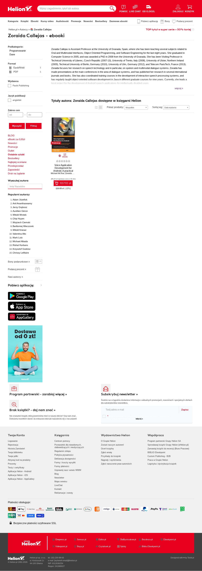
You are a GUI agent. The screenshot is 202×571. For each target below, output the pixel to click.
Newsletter (59, 477)
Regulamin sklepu (62, 451)
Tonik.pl (190, 558)
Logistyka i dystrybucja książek (162, 464)
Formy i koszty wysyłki (65, 462)
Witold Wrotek (20, 215)
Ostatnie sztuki (16, 154)
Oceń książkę (107, 448)
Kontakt (58, 489)
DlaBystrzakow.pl (128, 539)
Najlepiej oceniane (17, 162)
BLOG (11, 135)
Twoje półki (13, 456)
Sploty (123, 546)
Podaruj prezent (185, 21)
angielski (17, 100)
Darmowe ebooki (119, 21)
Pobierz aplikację (149, 21)
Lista (96, 107)
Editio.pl (102, 539)
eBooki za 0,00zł (16, 139)
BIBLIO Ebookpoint (156, 452)
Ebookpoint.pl (169, 539)
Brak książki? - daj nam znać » (32, 410)
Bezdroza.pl (147, 539)
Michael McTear (57, 173)
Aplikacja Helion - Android (19, 471)
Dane (12, 54)
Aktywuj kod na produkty (19, 460)
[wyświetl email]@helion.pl (65, 560)
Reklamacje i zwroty (63, 493)
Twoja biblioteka (15, 452)
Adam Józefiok (20, 199)
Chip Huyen (18, 218)
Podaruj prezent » (17, 269)
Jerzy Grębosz (20, 207)
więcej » (139, 419)
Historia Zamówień (16, 448)
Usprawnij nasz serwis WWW (67, 470)
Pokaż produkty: (115, 107)
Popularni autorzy (19, 194)
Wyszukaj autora (18, 180)
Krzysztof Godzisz (21, 249)
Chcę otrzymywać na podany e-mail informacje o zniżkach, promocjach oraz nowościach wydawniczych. (138, 417)
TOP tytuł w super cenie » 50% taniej (168, 29)
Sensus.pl (81, 539)
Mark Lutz (18, 237)
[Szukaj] (112, 8)
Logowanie (13, 441)
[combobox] (136, 107)
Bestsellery (101, 21)
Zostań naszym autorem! (112, 445)
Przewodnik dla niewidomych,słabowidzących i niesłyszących (69, 446)
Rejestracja (13, 445)
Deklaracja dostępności (65, 459)
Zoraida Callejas (72, 173)
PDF (27, 71)
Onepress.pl (60, 539)
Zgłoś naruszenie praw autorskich (116, 464)
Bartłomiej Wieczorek (23, 226)
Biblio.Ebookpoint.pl (151, 546)
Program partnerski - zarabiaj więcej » (38, 394)
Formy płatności (61, 466)
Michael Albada (20, 241)
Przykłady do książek (111, 456)
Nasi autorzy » (15, 276)
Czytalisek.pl (104, 546)
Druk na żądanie (16, 173)
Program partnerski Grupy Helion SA (164, 441)
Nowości (88, 21)
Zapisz (184, 409)
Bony (167, 21)
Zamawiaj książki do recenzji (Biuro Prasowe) (168, 448)
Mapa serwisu (60, 481)
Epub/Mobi (27, 67)
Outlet (11, 150)
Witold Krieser (20, 230)
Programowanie (17, 50)
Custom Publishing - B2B (159, 456)
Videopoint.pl (61, 546)
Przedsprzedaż (16, 166)
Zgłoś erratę (106, 452)
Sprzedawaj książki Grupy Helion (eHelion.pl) (168, 445)
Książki (24, 21)
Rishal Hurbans (20, 245)
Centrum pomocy (62, 441)
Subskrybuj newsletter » (119, 394)
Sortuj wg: (157, 107)
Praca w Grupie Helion (158, 460)
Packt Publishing (21, 85)
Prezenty (12, 464)
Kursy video (47, 21)
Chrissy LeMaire (21, 252)
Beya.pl (80, 546)
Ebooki (34, 21)
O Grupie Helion (108, 441)
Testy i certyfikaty (16, 467)
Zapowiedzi (14, 169)
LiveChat (58, 485)
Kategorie (13, 21)
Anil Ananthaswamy (22, 203)
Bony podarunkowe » (19, 261)
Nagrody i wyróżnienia (111, 460)
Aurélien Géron (20, 211)
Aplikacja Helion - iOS (18, 475)
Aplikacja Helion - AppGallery (21, 479)
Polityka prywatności (63, 455)
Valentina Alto (19, 233)
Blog (56, 474)
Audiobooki (62, 21)
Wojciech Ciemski (21, 222)
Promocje (76, 21)
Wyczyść (17, 126)
